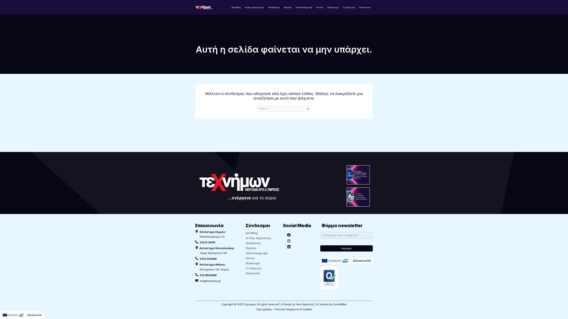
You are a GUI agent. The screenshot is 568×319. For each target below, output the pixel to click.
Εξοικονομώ (333, 7)
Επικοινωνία (365, 7)
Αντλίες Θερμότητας (254, 7)
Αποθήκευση (274, 7)
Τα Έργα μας (349, 7)
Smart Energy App (304, 7)
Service (319, 7)
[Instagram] (289, 241)
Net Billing (236, 7)
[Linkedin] (289, 247)
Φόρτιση (288, 7)
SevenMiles (340, 304)
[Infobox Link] (218, 242)
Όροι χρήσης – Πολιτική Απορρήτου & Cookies (284, 309)
